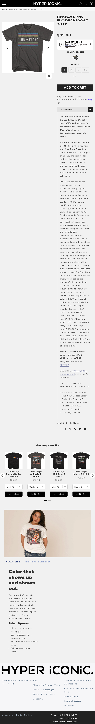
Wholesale (69, 705)
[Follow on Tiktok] (13, 684)
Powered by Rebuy (47, 503)
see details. (70, 46)
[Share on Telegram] (80, 429)
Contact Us (39, 699)
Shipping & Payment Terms (46, 685)
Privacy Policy (71, 696)
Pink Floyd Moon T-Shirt (81, 473)
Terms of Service (72, 701)
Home (4, 9)
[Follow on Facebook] (3, 684)
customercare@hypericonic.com (18, 680)
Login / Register (24, 715)
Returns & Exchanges (43, 689)
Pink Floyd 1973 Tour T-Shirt (58, 474)
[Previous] (7, 47)
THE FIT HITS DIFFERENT (38, 561)
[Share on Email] (85, 429)
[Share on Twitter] (70, 429)
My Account (8, 715)
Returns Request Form (44, 694)
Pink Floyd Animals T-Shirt (36, 474)
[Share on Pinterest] (75, 429)
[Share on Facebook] (65, 429)
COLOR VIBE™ (13, 561)
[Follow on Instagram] (8, 684)
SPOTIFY (64, 365)
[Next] (48, 47)
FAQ (35, 680)
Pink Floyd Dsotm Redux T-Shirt (13, 474)
